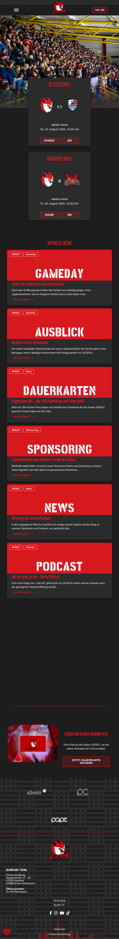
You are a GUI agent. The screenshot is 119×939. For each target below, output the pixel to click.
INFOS (69, 140)
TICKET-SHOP (100, 10)
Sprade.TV (59, 905)
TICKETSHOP (49, 214)
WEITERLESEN (21, 299)
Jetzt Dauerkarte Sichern (86, 761)
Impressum (59, 929)
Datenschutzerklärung (59, 934)
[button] (7, 932)
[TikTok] (68, 913)
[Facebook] (51, 913)
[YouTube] (62, 913)
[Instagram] (55, 913)
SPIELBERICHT (49, 140)
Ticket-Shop (60, 900)
